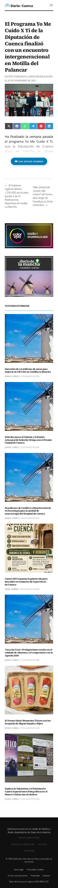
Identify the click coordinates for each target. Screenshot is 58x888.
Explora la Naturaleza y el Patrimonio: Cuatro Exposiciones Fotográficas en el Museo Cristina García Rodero (26, 791)
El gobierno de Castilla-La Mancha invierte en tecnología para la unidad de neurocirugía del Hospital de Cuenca (28, 511)
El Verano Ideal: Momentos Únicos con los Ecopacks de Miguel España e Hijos (28, 722)
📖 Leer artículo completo (29, 161)
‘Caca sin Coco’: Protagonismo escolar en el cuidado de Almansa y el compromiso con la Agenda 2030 (29, 652)
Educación (46, 76)
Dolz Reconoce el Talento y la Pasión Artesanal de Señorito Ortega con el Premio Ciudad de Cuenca (28, 440)
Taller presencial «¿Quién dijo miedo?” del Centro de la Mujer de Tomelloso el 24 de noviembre (43, 195)
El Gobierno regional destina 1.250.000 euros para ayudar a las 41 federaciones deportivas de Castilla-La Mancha (16, 196)
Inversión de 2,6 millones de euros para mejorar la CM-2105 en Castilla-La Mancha (28, 371)
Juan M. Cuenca (27, 76)
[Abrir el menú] (51, 5)
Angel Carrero (12, 589)
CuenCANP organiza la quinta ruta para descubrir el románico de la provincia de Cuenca (26, 581)
